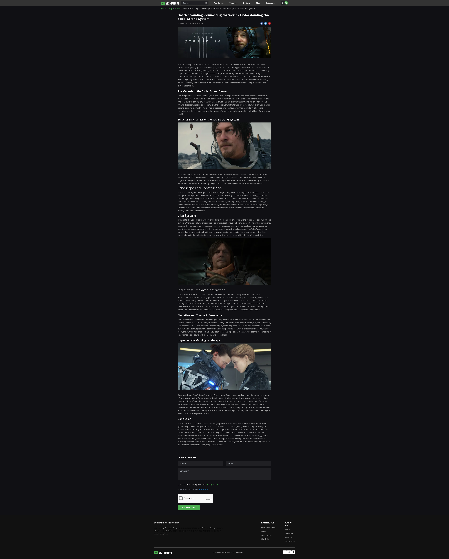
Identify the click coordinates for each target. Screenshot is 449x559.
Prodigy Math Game (268, 527)
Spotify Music (266, 535)
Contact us (289, 533)
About (287, 530)
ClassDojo (265, 539)
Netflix (263, 531)
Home (163, 8)
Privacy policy (212, 484)
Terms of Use (290, 541)
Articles (178, 8)
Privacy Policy (290, 537)
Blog (170, 8)
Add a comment (189, 507)
